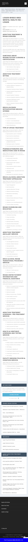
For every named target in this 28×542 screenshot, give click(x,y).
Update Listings (4, 511)
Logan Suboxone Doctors (8, 443)
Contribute (3, 508)
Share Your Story (5, 505)
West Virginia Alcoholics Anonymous (11, 449)
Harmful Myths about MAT (9, 464)
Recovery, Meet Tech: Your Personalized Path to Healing (13, 480)
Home (2, 9)
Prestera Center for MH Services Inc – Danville (13, 406)
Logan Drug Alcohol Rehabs (9, 439)
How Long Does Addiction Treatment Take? (12, 461)
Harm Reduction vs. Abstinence (10, 492)
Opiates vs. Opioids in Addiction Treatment (12, 476)
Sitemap (18, 536)
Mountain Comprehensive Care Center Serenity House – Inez (13, 421)
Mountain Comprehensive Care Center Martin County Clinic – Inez (13, 425)
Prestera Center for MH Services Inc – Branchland (14, 429)
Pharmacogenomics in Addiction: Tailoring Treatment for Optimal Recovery (12, 472)
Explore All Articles (5, 502)
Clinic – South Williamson (8, 412)
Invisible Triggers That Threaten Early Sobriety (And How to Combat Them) (13, 484)
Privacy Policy (6, 536)
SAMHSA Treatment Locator (9, 446)
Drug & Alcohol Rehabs (10, 9)
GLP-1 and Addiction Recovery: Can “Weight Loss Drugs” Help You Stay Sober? (13, 468)
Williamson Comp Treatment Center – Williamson (14, 409)
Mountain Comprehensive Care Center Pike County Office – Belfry (12, 416)
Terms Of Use (12, 536)
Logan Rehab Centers (10, 10)
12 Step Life (4, 528)
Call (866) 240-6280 (14, 394)
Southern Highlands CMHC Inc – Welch (11, 432)
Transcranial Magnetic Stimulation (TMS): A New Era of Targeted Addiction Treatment (13, 489)
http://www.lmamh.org (12, 31)
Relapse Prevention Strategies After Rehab (12, 458)
